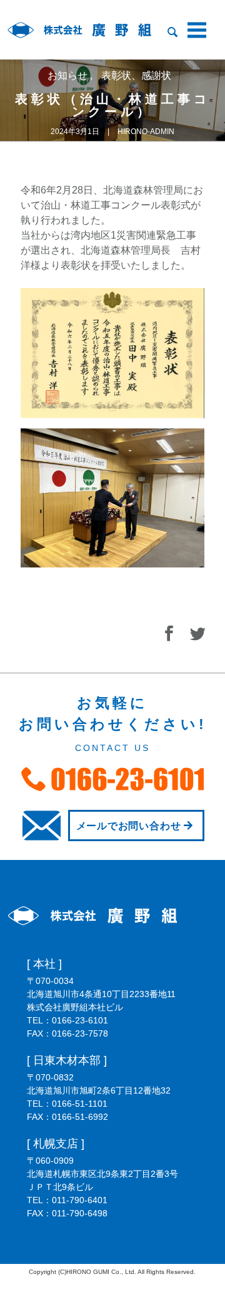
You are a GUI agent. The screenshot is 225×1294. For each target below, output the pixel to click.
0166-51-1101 (80, 1104)
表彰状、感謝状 (136, 75)
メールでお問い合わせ (128, 825)
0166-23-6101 (80, 1020)
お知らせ (69, 75)
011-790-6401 (80, 1200)
